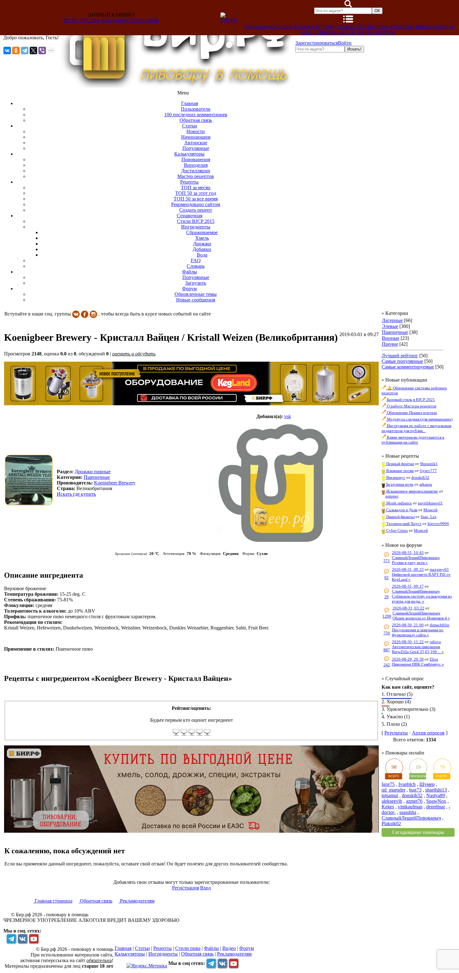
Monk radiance (398, 503)
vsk (287, 416)
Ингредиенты (434, 26)
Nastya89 (435, 795)
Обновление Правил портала (411, 412)
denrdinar (435, 806)
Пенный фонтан (399, 463)
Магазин (280, 26)
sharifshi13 (436, 789)
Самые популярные (402, 361)
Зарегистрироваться (316, 43)
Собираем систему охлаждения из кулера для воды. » (422, 599)
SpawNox (436, 801)
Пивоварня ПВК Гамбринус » (418, 664)
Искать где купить (76, 494)
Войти (345, 43)
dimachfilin (439, 625)
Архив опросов (428, 732)
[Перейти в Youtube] (34, 939)
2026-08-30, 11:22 (408, 641)
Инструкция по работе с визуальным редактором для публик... (416, 428)
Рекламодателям (137, 900)
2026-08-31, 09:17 (408, 586)
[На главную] (177, 86)
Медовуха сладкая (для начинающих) (419, 419)
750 (386, 633)
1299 (387, 616)
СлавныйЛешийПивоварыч (416, 557)
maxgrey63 (439, 569)
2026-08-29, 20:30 (408, 659)
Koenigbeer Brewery (115, 482)
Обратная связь (137, 20)
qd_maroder (393, 789)
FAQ (307, 32)
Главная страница (52, 900)
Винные (390, 338)
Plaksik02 (391, 823)
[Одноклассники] (16, 50)
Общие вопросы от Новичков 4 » (421, 618)
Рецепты (402, 26)
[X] (33, 50)
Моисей (430, 510)
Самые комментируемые (408, 366)
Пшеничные (395, 332)
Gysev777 (428, 470)
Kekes (388, 806)
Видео (366, 32)
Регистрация (82, 20)
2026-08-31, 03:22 (408, 608)
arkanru (425, 484)
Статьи (345, 26)
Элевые (390, 326)
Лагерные (392, 320)
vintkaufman (410, 806)
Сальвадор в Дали (401, 510)
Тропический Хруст (403, 523)
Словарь (324, 32)
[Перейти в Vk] (22, 939)
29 (386, 597)
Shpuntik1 (429, 463)
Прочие (390, 344)
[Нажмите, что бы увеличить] (30, 480)
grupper (391, 496)
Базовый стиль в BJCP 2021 (410, 399)
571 (386, 560)
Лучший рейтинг (400, 355)
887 (386, 650)
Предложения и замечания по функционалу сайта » (417, 632)
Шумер (427, 784)
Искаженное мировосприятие (411, 491)
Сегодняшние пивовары (418, 832)
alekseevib (392, 801)
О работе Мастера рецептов (411, 406)
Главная (255, 26)
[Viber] (42, 50)
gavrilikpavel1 (430, 503)
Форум (385, 32)
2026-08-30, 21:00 (408, 625)
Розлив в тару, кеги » (410, 562)
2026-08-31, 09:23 (408, 569)
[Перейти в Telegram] (11, 939)
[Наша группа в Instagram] (93, 313)
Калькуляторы (314, 26)
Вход (108, 20)
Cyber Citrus (396, 530)
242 (386, 664)
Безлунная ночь (399, 484)
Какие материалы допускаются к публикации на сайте (413, 440)
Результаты (396, 732)
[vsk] (273, 483)
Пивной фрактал (400, 516)
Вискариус (395, 477)
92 (386, 577)
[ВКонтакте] (7, 50)
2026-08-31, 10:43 (408, 552)
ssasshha (407, 812)
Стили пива (372, 26)
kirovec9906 (438, 523)
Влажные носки (399, 470)
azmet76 (414, 801)
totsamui (390, 795)
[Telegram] (24, 50)
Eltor (434, 659)
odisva (435, 641)
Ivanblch (407, 784)
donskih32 (420, 477)
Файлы (346, 32)
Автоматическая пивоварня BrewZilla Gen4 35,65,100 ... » (418, 649)
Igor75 (388, 784)
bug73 (415, 789)
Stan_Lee (429, 516)
